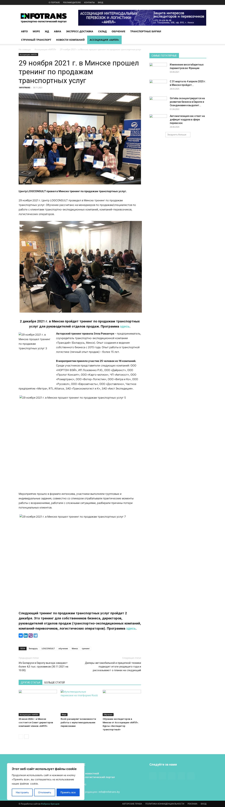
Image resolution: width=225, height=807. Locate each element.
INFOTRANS (24, 87)
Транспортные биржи (145, 31)
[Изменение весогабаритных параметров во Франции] (158, 69)
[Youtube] (203, 2)
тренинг (86, 648)
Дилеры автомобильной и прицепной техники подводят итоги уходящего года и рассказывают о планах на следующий (113, 666)
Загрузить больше (176, 134)
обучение (63, 648)
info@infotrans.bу (109, 791)
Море (36, 31)
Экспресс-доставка (79, 31)
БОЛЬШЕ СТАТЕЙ (54, 682)
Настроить (22, 792)
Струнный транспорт (36, 39)
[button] (202, 31)
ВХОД (100, 2)
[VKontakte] (198, 2)
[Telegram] (35, 635)
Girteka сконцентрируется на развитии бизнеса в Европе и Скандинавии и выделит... (187, 102)
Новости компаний (70, 39)
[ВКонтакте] (21, 635)
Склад (102, 31)
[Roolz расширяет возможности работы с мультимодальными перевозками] (80, 703)
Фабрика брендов (50, 803)
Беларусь (33, 648)
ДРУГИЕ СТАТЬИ (30, 682)
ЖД (47, 31)
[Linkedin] (192, 2)
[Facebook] (180, 2)
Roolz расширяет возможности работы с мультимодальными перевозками (78, 722)
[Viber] (30, 635)
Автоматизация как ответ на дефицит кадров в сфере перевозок (187, 119)
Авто (24, 31)
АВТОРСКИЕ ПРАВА (132, 803)
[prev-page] (21, 736)
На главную (25, 49)
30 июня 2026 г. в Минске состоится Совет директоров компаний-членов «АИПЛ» (36, 722)
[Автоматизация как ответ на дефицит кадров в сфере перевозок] (158, 120)
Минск (75, 648)
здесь (125, 326)
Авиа (57, 31)
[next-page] (26, 736)
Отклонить (44, 792)
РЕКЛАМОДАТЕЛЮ (72, 2)
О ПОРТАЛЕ (54, 2)
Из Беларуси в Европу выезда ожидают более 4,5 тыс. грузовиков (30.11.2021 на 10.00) (43, 666)
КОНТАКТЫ (89, 2)
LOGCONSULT (48, 648)
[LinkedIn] (26, 635)
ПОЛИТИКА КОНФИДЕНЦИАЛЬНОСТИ (164, 803)
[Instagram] (186, 2)
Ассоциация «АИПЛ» (104, 39)
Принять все (68, 792)
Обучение (118, 31)
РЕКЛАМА (192, 803)
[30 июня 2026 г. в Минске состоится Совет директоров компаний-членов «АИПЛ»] (38, 703)
